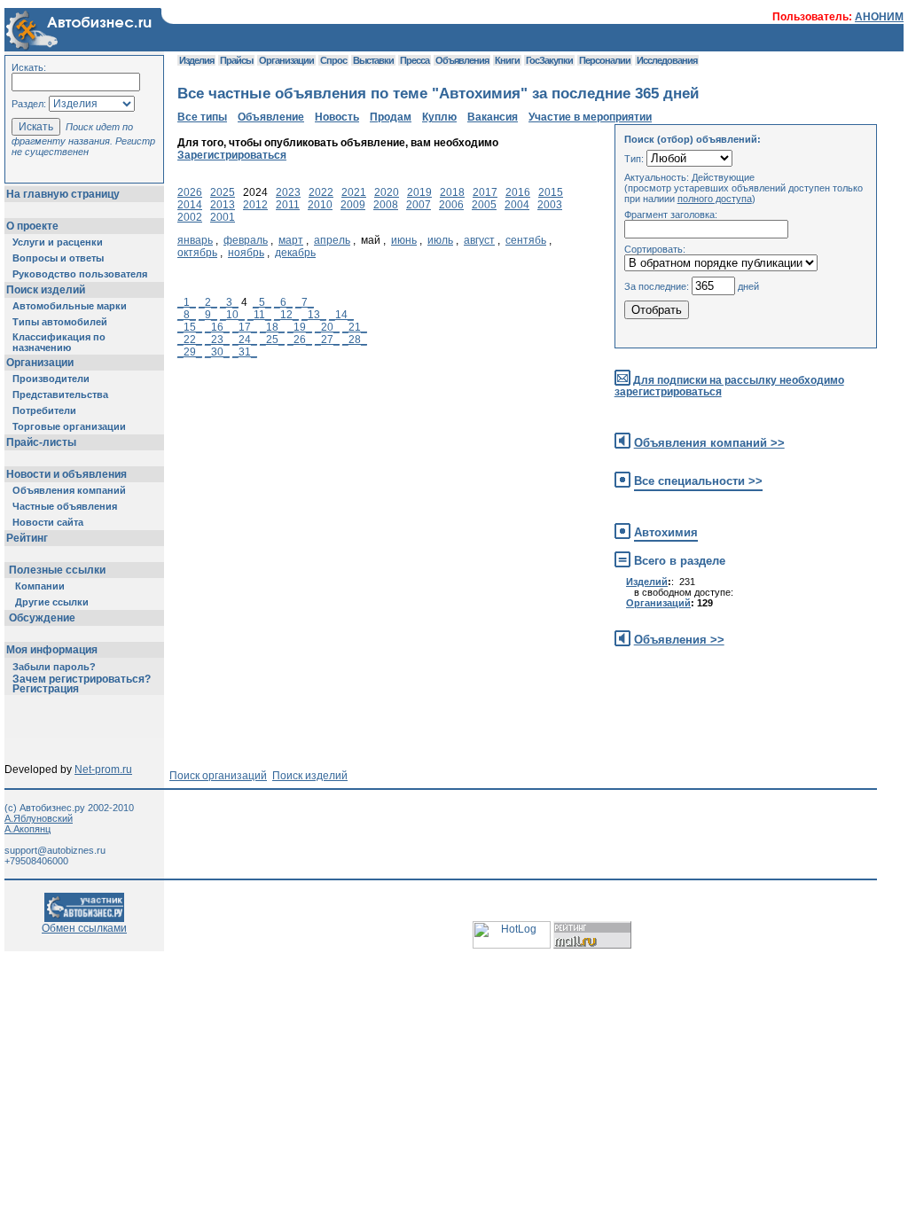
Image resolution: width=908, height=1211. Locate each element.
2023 (288, 192)
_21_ (354, 327)
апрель (332, 240)
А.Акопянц (27, 829)
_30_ (217, 352)
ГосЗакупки (549, 60)
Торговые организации (69, 426)
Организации (40, 362)
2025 (222, 192)
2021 (353, 192)
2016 (517, 192)
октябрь (197, 252)
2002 (189, 217)
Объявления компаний (69, 490)
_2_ (208, 302)
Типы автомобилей (59, 321)
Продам (390, 117)
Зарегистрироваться (231, 155)
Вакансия (492, 117)
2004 (517, 205)
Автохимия (666, 532)
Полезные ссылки (57, 570)
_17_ (244, 327)
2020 (386, 192)
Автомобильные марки (69, 306)
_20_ (327, 327)
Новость (337, 117)
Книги (507, 60)
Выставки (373, 60)
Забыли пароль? (54, 666)
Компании (39, 586)
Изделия (196, 60)
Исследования (667, 60)
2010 (320, 205)
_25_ (272, 339)
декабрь (295, 252)
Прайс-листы (41, 442)
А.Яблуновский (38, 818)
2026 (189, 192)
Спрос (333, 60)
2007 (418, 205)
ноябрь (246, 252)
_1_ (186, 302)
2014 (189, 205)
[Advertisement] (500, 698)
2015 (550, 192)
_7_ (304, 302)
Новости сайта (47, 522)
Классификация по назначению (59, 342)
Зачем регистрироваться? (81, 679)
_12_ (286, 315)
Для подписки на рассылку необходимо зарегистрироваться (729, 386)
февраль (245, 240)
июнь (404, 240)
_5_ (262, 302)
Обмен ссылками (84, 928)
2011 (288, 205)
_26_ (299, 339)
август (479, 240)
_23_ (217, 339)
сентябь (525, 240)
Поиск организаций (218, 776)
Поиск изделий (45, 290)
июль (440, 240)
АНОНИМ (879, 17)
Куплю (439, 117)
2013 (222, 205)
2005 (484, 205)
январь (195, 240)
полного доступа (714, 198)
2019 (419, 192)
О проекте (32, 226)
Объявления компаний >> (709, 442)
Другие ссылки (51, 602)
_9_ (208, 315)
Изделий (647, 581)
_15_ (189, 327)
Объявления (462, 60)
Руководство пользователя (79, 274)
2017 (485, 192)
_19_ (299, 327)
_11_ (259, 315)
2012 (255, 205)
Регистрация (45, 689)
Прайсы (236, 60)
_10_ (232, 315)
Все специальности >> (698, 481)
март (290, 240)
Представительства (60, 394)
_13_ (313, 315)
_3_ (229, 302)
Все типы (202, 117)
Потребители (44, 410)
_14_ (341, 315)
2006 (451, 205)
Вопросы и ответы (58, 258)
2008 (385, 205)
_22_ (189, 339)
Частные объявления (64, 506)
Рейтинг (27, 538)
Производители (51, 378)
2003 (549, 205)
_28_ (354, 339)
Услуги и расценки (57, 242)
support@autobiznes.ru (55, 850)
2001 (222, 217)
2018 (452, 192)
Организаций (658, 603)
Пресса (414, 60)
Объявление (271, 117)
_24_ (244, 339)
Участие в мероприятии (590, 117)
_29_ (189, 352)
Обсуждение (42, 618)
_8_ (186, 315)
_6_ (283, 302)
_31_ (244, 352)
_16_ (217, 327)
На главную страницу (63, 194)
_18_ (272, 327)
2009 (352, 205)
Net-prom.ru (103, 769)
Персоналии (604, 60)
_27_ (327, 339)
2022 (321, 192)
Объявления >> (679, 639)
